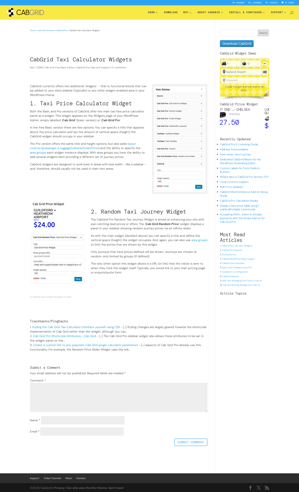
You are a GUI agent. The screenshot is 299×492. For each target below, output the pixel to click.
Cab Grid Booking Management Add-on (241, 285)
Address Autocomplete (234, 149)
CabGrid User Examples (233, 263)
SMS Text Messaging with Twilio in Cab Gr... (242, 280)
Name (35, 420)
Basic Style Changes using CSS (237, 267)
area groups (38, 152)
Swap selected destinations (265, 72)
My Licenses (255, 3)
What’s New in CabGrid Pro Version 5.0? (244, 177)
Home (33, 30)
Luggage (244, 63)
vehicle (77, 148)
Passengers (224, 63)
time (95, 148)
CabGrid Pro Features (232, 250)
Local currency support (234, 182)
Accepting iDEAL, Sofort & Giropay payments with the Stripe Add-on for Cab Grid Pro (242, 218)
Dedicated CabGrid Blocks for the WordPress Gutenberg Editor (240, 161)
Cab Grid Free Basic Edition (59, 67)
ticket (87, 148)
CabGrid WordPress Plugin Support (238, 259)
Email (34, 431)
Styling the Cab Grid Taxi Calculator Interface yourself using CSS (76, 327)
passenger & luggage (57, 148)
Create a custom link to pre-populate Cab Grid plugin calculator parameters (85, 345)
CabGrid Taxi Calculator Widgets (236, 245)
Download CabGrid (236, 43)
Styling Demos (229, 254)
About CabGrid (209, 12)
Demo (151, 12)
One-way (265, 63)
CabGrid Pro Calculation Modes (239, 201)
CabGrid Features (230, 276)
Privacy (59, 488)
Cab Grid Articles (46, 30)
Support (277, 12)
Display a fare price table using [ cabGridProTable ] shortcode (239, 207)
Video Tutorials (52, 478)
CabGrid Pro (61, 30)
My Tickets (272, 3)
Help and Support (100, 67)
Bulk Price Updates (231, 187)
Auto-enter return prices (235, 154)
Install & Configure (245, 12)
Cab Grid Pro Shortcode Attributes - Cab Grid (64, 336)
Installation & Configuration (235, 271)
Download (171, 12)
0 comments (119, 67)
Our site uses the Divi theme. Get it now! (95, 488)
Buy (186, 12)
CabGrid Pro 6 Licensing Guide (239, 144)
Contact (81, 478)
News (69, 478)
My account (239, 3)
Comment (38, 380)
